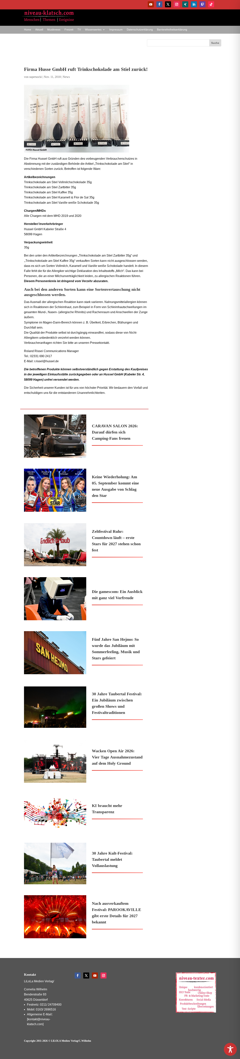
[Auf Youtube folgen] (151, 4)
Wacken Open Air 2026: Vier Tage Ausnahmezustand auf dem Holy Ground (117, 757)
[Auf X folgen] (168, 4)
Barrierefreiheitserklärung (172, 29)
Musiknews (53, 29)
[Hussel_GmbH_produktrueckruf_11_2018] (86, 119)
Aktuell (39, 29)
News (66, 76)
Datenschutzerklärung (140, 29)
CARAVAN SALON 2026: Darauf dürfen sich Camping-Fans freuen (115, 432)
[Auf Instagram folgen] (177, 4)
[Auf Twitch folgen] (203, 4)
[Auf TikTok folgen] (211, 4)
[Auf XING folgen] (185, 4)
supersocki (35, 76)
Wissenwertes (93, 29)
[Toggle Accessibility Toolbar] (230, 1049)
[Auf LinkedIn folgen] (194, 4)
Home (27, 29)
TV (79, 29)
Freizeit (68, 29)
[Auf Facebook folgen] (159, 4)
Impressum (116, 29)
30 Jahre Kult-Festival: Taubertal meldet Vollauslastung (112, 859)
